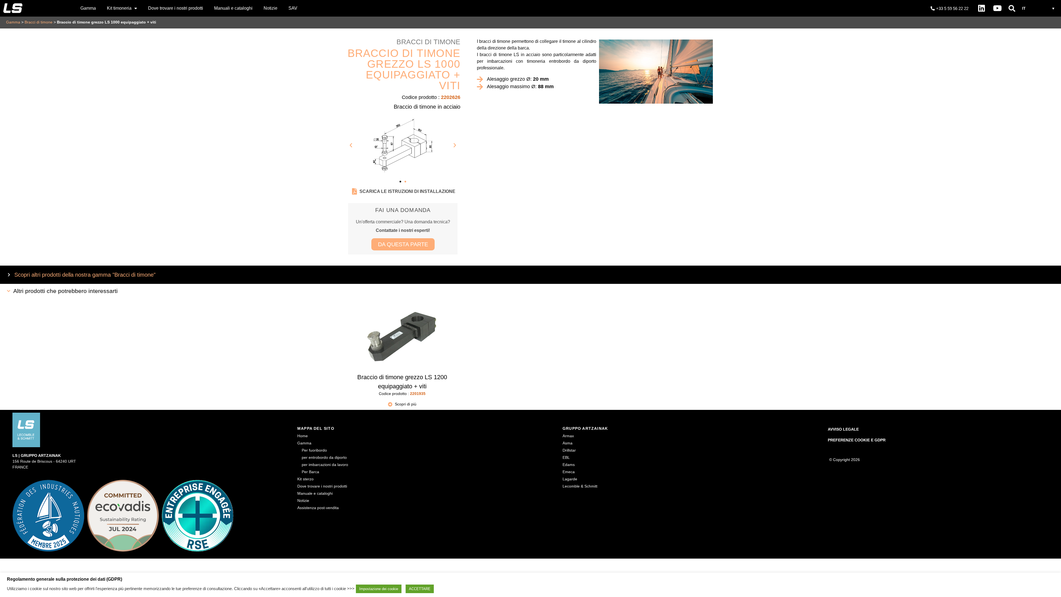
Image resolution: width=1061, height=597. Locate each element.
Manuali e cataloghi (233, 8)
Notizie (270, 8)
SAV (292, 8)
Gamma (88, 8)
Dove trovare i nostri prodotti (175, 8)
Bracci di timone (38, 22)
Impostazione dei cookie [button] (378, 589)
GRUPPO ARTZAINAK (585, 428)
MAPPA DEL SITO (315, 428)
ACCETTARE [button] (419, 589)
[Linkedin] (981, 8)
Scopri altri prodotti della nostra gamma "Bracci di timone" (85, 275)
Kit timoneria (119, 8)
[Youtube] (997, 8)
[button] (1012, 8)
